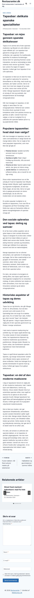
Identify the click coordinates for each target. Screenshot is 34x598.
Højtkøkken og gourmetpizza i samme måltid (27, 461)
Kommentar (7, 524)
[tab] (13, 503)
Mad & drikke (7, 13)
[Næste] (29, 493)
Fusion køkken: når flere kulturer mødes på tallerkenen (8, 463)
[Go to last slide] (4, 493)
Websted (7, 569)
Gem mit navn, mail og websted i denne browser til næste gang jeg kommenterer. (18, 574)
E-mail (6, 560)
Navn (6, 552)
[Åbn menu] (30, 3)
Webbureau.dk (17, 593)
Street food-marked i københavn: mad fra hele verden (14, 489)
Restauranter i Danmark (11, 28)
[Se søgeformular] (26, 3)
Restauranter (15, 590)
